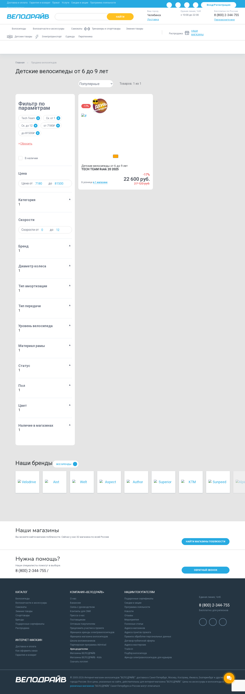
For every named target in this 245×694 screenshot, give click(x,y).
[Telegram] (186, 5)
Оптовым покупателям (82, 624)
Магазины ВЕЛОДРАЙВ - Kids (86, 657)
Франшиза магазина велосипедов (89, 636)
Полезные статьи (133, 624)
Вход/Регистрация (218, 4)
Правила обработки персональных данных (147, 636)
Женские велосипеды (209, 47)
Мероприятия (131, 619)
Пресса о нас (77, 615)
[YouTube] (178, 5)
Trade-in (128, 649)
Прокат (56, 2)
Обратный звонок (205, 570)
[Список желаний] (223, 32)
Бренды (20, 619)
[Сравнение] (213, 32)
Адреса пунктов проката (137, 632)
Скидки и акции (79, 2)
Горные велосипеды (69, 47)
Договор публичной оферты (139, 640)
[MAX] (195, 5)
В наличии (31, 158)
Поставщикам (77, 619)
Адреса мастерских (135, 644)
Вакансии (75, 603)
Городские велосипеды (175, 47)
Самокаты (21, 607)
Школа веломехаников (82, 640)
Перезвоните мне (224, 19)
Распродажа (22, 628)
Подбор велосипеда (135, 653)
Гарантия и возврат (39, 2)
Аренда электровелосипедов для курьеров (148, 657)
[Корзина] (233, 32)
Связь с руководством (82, 607)
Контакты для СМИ (80, 611)
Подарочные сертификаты (30, 624)
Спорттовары (23, 615)
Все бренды (63, 464)
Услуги (65, 2)
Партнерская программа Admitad (88, 644)
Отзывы (128, 615)
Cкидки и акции (132, 603)
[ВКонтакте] (169, 5)
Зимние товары (24, 611)
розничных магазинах (82, 686)
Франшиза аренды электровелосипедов (92, 632)
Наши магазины (15, 7)
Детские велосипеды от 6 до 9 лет (30, 47)
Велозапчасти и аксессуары (31, 603)
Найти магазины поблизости (205, 541)
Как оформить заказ (27, 650)
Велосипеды (23, 598)
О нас (73, 598)
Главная (20, 62)
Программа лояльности (103, 2)
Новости (129, 611)
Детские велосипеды (101, 47)
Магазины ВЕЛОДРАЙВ (82, 653)
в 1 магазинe (100, 182)
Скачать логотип (79, 661)
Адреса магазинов (134, 628)
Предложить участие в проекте (87, 628)
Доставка (153, 19)
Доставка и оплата (17, 2)
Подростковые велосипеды (137, 47)
